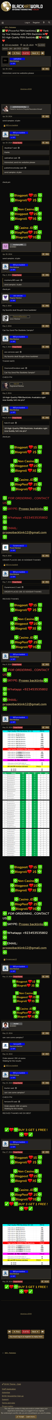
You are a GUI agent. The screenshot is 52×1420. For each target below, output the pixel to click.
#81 (47, 69)
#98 (47, 1083)
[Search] (49, 22)
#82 (47, 116)
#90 (47, 418)
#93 (47, 664)
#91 (47, 556)
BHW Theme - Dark (12, 1384)
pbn (10, 49)
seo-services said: (11, 352)
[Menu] (2, 22)
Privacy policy (7, 1406)
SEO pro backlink (12, 45)
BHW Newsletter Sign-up (13, 1396)
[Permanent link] (26, 400)
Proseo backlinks (31, 509)
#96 (47, 1033)
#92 (47, 582)
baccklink (41, 45)
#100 (47, 1282)
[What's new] (43, 22)
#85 (47, 275)
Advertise (6, 1392)
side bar (25, 49)
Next (34, 53)
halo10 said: (9, 423)
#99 (47, 1152)
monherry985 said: (12, 280)
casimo (5, 49)
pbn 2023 (17, 49)
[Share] (43, 69)
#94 (47, 727)
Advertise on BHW (26, 89)
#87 (47, 326)
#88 (47, 347)
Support (5, 1399)
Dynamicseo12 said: (12, 587)
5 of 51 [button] (26, 53)
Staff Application (9, 1389)
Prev (17, 53)
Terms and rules (8, 1403)
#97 (47, 1054)
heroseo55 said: (10, 1101)
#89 (47, 393)
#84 (47, 254)
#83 (47, 143)
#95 (47, 977)
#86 (47, 306)
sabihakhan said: (10, 158)
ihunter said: (9, 1088)
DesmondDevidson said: (14, 368)
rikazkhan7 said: (10, 148)
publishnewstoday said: (14, 168)
